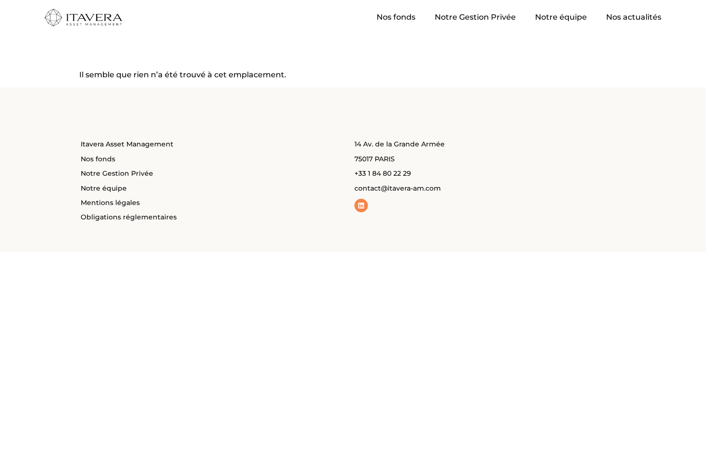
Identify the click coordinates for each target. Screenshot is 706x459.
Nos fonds (396, 17)
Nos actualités (633, 17)
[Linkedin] (361, 205)
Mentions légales (110, 202)
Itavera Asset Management (127, 144)
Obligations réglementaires (129, 217)
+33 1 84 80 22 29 (382, 173)
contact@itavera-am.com (397, 188)
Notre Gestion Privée (475, 17)
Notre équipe (561, 17)
